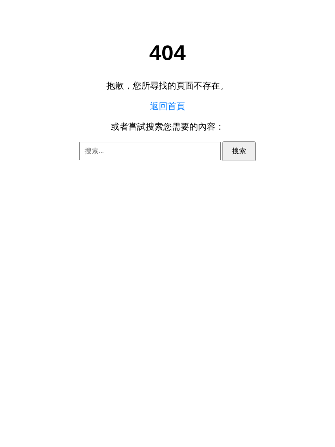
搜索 (239, 151)
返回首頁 (167, 106)
